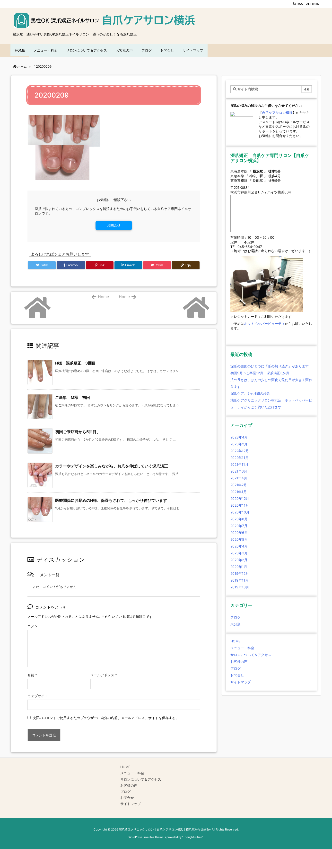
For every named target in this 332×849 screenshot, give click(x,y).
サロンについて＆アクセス (250, 655)
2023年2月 (238, 444)
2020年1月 (238, 567)
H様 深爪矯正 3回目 (75, 363)
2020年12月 (239, 498)
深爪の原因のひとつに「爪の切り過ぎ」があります (269, 366)
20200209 (44, 66)
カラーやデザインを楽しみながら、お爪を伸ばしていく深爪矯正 (111, 466)
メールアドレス (103, 675)
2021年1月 (238, 492)
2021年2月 (238, 485)
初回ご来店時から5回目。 (77, 431)
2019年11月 (239, 580)
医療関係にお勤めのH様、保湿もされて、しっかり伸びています (111, 500)
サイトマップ (240, 682)
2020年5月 (239, 539)
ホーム (22, 66)
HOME (235, 641)
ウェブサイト (37, 696)
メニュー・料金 (242, 648)
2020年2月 (238, 560)
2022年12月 (239, 451)
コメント (34, 626)
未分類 (235, 624)
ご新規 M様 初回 (72, 397)
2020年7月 (238, 526)
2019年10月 (239, 587)
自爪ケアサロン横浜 (277, 112)
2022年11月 (239, 458)
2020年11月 (239, 505)
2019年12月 (239, 573)
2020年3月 (239, 553)
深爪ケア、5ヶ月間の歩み (250, 393)
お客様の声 (238, 661)
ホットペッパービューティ (264, 323)
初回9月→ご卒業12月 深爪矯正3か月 (259, 373)
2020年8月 (239, 519)
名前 (32, 675)
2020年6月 (239, 532)
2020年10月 (239, 512)
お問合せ (114, 225)
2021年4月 (238, 478)
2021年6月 (238, 471)
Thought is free (192, 837)
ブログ (235, 617)
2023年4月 (239, 437)
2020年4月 (239, 546)
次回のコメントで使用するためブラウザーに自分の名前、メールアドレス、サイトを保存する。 (106, 718)
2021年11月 (239, 464)
